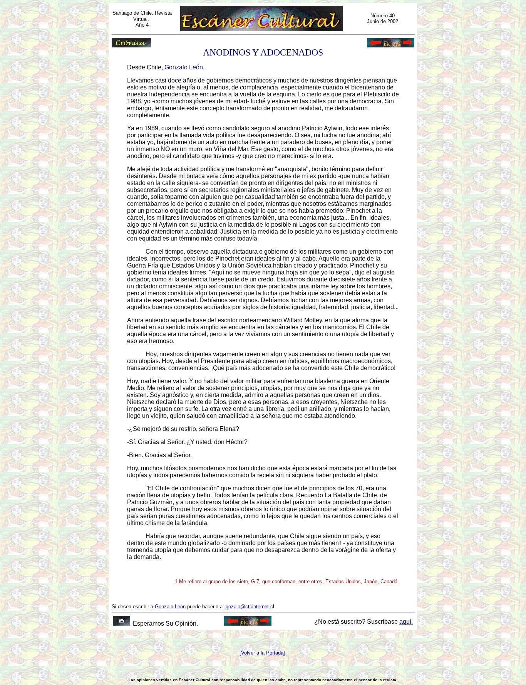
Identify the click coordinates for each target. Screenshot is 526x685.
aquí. (406, 621)
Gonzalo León (183, 67)
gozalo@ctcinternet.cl (250, 606)
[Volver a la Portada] (262, 653)
